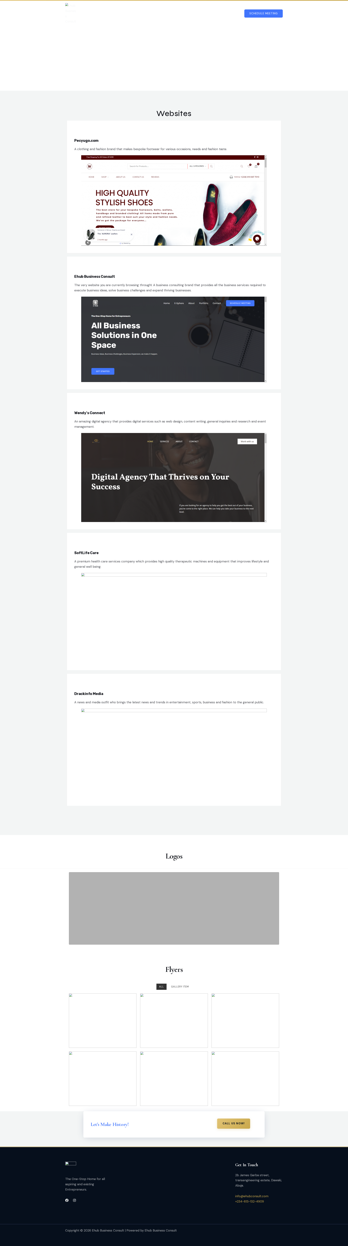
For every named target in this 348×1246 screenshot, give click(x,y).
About (192, 13)
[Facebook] (67, 1200)
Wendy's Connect (89, 413)
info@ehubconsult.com (251, 1196)
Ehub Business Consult (94, 276)
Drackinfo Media (88, 694)
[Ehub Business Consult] (78, 267)
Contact (231, 13)
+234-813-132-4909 (249, 1201)
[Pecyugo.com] (78, 131)
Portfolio (210, 13)
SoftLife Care (86, 553)
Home (126, 13)
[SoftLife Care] (78, 544)
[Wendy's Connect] (78, 404)
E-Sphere (175, 13)
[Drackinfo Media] (78, 685)
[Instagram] (74, 1200)
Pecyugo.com (86, 140)
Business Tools (148, 13)
